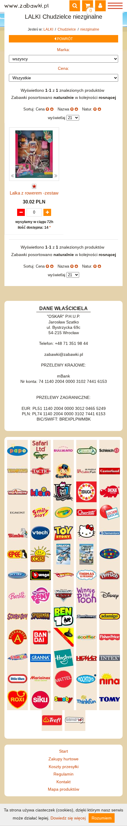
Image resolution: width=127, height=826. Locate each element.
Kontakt (63, 781)
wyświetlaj (56, 118)
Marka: (63, 49)
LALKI (48, 29)
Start (63, 751)
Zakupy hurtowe (63, 758)
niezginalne (89, 29)
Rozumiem (102, 818)
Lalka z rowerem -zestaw (34, 192)
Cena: (63, 68)
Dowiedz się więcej (68, 818)
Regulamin (63, 774)
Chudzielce (67, 29)
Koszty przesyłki (64, 766)
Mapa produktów (63, 789)
